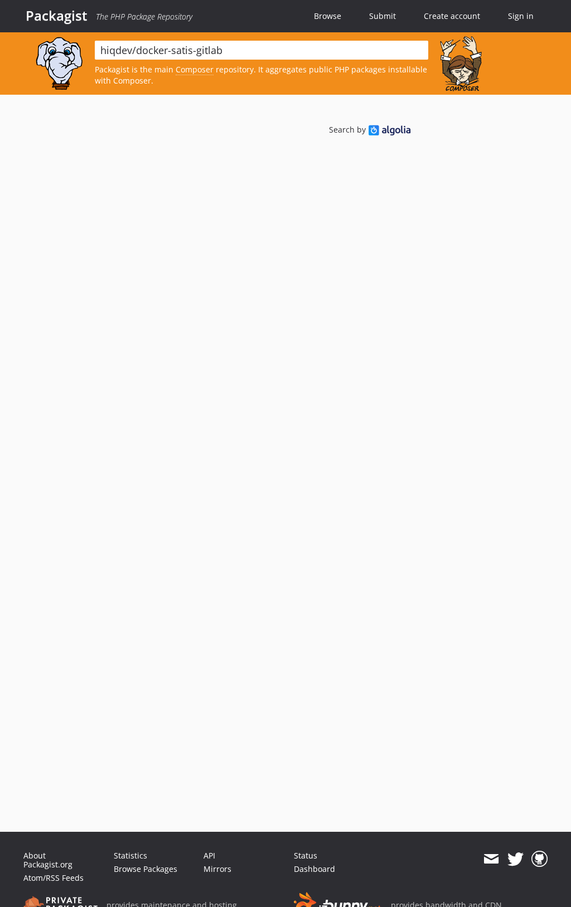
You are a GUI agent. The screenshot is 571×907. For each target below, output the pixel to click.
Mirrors (217, 869)
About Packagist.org (47, 860)
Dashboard (314, 869)
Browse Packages (145, 869)
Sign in (521, 16)
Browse (327, 16)
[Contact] (491, 859)
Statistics (130, 855)
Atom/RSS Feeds (53, 877)
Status (305, 855)
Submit (382, 16)
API (209, 855)
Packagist (57, 16)
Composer (195, 69)
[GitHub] (539, 859)
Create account (452, 16)
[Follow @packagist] (515, 859)
